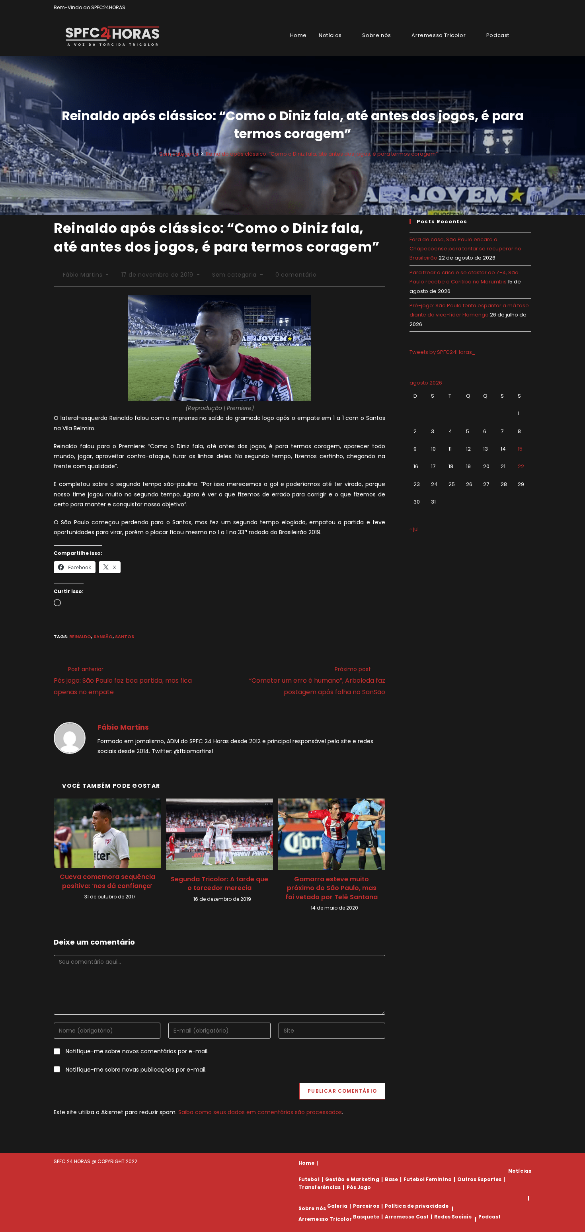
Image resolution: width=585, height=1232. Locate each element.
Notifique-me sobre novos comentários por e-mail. (137, 1051)
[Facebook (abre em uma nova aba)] (510, 8)
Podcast (489, 1216)
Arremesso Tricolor (325, 1219)
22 (521, 466)
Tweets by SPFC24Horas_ (443, 352)
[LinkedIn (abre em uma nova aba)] (528, 8)
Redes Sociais (452, 1216)
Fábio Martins (83, 275)
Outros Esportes (479, 1179)
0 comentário (295, 275)
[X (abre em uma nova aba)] (501, 8)
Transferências (319, 1187)
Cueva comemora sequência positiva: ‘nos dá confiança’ (107, 881)
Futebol (309, 1179)
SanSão (103, 636)
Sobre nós (312, 1208)
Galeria (337, 1206)
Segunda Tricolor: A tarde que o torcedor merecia (219, 883)
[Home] (150, 154)
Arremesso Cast (407, 1216)
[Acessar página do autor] (70, 738)
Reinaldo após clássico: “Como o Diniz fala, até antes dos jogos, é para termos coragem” (322, 154)
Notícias (519, 1171)
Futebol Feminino (428, 1179)
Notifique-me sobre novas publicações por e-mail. (136, 1070)
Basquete (366, 1216)
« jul (414, 529)
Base (391, 1179)
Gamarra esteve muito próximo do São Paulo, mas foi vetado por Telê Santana (331, 888)
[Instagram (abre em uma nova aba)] (520, 8)
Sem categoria (234, 275)
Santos (124, 636)
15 (520, 449)
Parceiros (366, 1206)
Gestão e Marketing (352, 1179)
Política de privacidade (416, 1206)
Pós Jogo (359, 1187)
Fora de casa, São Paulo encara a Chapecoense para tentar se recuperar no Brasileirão (465, 249)
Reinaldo (80, 636)
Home (306, 1163)
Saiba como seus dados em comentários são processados (260, 1112)
